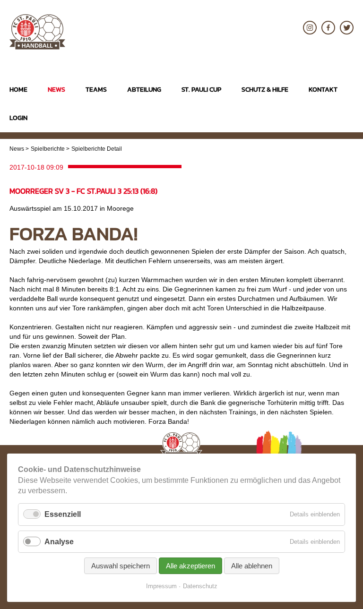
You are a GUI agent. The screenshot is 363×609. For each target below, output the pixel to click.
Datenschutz (200, 586)
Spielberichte (48, 149)
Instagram (310, 27)
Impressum (161, 586)
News (16, 149)
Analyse (59, 542)
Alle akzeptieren (190, 566)
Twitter (347, 27)
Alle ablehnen (251, 566)
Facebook (328, 27)
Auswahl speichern (120, 566)
